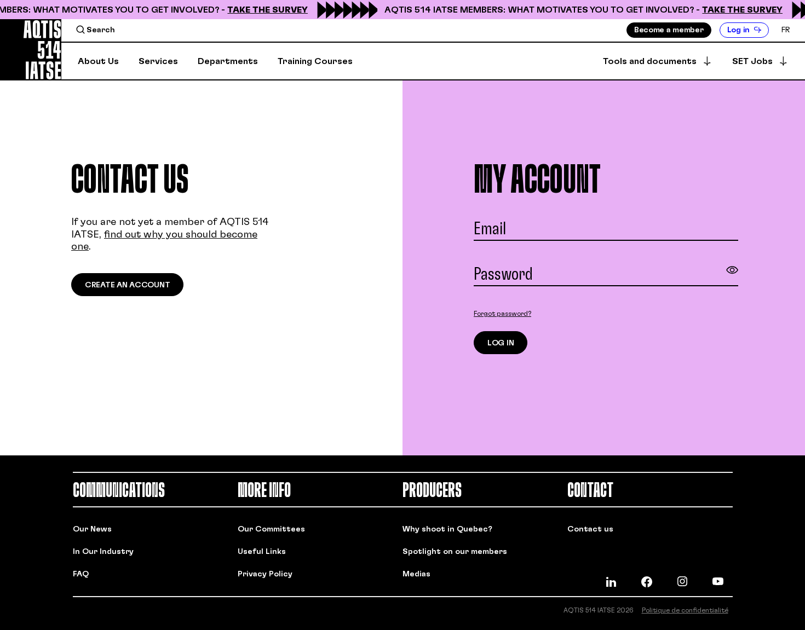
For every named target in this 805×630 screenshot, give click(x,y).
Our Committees (271, 529)
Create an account (127, 285)
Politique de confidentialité (685, 610)
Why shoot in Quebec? (447, 529)
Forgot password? (502, 313)
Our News (92, 529)
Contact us (590, 529)
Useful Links (262, 552)
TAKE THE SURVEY (264, 9)
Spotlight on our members (455, 552)
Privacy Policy (265, 574)
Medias (416, 574)
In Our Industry (103, 552)
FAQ (81, 574)
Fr (785, 30)
